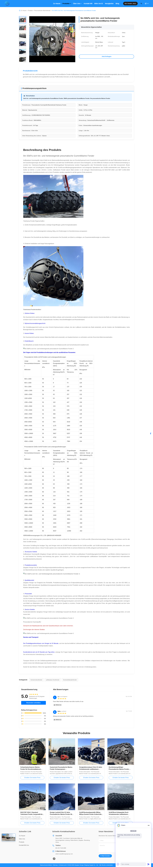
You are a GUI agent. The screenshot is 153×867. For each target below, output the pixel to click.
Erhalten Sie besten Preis (32, 777)
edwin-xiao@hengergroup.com (64, 854)
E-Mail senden (105, 856)
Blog (117, 3)
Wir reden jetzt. (130, 3)
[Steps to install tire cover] (52, 39)
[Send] (148, 864)
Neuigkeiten (109, 3)
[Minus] (149, 825)
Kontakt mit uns (88, 3)
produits (21, 842)
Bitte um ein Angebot (98, 3)
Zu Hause (56, 3)
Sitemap (55, 865)
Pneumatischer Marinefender (42, 10)
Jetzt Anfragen (106, 56)
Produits (30, 10)
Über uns (76, 3)
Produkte (66, 3)
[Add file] (118, 864)
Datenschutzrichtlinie (46, 865)
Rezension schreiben (33, 703)
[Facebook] (151, 433)
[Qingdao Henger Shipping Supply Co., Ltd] (7, 3)
